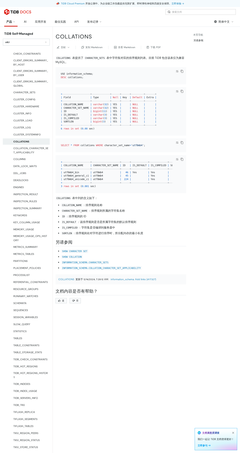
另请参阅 (198, 40)
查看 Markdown (126, 47)
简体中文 (224, 21)
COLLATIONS (66, 279)
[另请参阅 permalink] (75, 242)
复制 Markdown (94, 47)
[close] (233, 432)
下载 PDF (155, 47)
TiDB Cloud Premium (73, 3)
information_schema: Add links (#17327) (133, 279)
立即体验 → (177, 3)
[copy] (182, 71)
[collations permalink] (95, 36)
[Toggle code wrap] (177, 71)
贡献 (63, 47)
